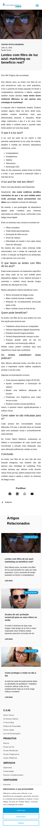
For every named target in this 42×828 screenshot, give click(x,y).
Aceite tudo (21, 810)
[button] (37, 5)
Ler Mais (9, 581)
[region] (21, 806)
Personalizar (21, 817)
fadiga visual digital (9, 217)
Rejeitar (21, 823)
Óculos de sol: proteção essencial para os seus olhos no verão (21, 617)
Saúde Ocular (6, 50)
